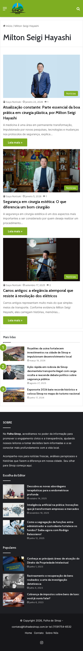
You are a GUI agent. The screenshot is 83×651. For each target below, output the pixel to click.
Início (8, 25)
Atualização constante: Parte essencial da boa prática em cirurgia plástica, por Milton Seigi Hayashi (41, 112)
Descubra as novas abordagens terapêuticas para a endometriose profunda (48, 490)
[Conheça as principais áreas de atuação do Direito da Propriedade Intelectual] (13, 564)
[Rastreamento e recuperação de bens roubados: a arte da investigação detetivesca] (13, 581)
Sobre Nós (52, 632)
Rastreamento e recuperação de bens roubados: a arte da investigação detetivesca (50, 580)
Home (28, 632)
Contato (39, 632)
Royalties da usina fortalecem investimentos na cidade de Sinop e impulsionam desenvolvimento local (49, 352)
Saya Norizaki (13, 101)
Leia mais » (15, 142)
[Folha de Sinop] (18, 8)
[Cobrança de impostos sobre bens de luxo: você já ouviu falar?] (13, 599)
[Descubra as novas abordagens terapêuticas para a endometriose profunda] (13, 491)
